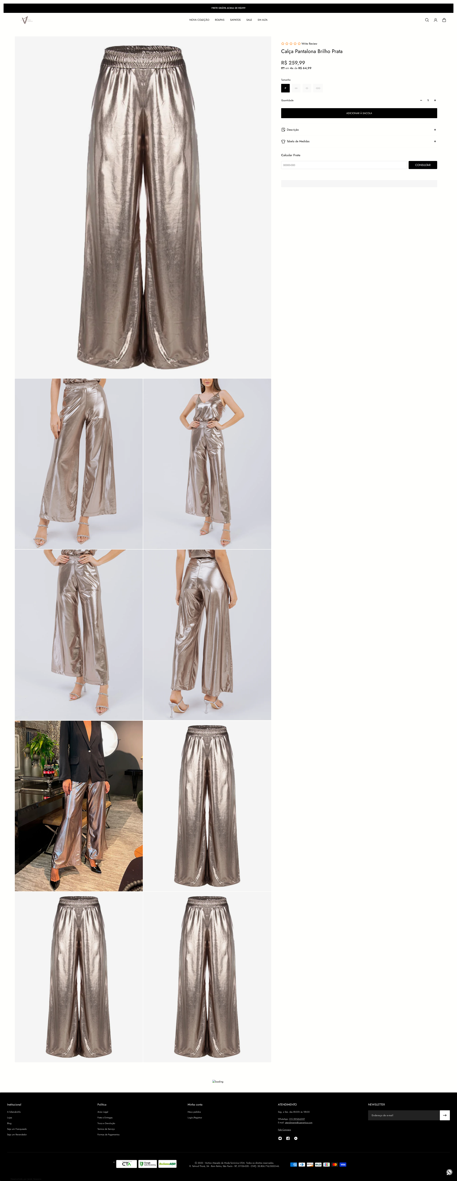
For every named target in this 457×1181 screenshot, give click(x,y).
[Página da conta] (435, 20)
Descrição (293, 130)
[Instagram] (280, 1138)
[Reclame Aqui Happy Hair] (167, 1164)
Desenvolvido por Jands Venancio (26, 1179)
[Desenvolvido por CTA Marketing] (126, 1164)
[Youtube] (296, 1138)
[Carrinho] (444, 20)
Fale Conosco (284, 1129)
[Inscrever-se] (445, 1115)
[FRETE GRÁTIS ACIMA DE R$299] (228, 8)
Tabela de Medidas (298, 141)
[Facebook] (288, 1138)
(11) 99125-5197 (297, 1119)
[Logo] (27, 20)
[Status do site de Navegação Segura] (147, 1164)
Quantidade (287, 100)
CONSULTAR (423, 165)
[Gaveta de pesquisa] (427, 20)
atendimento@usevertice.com (298, 1122)
